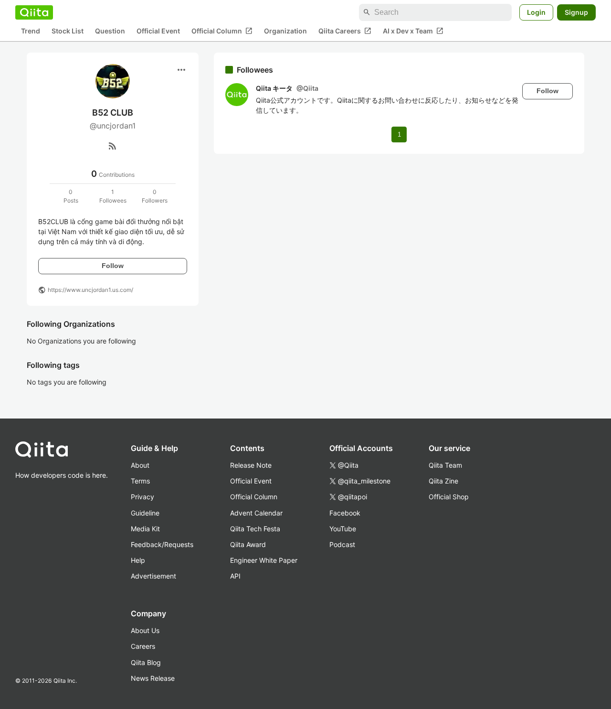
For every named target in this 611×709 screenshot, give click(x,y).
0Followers (155, 196)
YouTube (342, 529)
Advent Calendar (256, 513)
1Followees (112, 196)
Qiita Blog (146, 662)
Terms (140, 481)
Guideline (145, 513)
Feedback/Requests (162, 544)
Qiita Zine (443, 481)
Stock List (68, 31)
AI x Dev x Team (413, 31)
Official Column (222, 31)
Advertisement (153, 576)
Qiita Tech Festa (255, 529)
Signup (576, 12)
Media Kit (145, 529)
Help (138, 560)
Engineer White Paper (263, 560)
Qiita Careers (344, 31)
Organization (285, 31)
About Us (145, 630)
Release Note (251, 465)
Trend (30, 31)
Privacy (142, 497)
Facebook (344, 513)
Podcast (342, 544)
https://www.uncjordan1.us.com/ (90, 289)
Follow (113, 265)
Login (536, 12)
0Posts (70, 196)
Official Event (158, 31)
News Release (153, 678)
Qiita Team (445, 465)
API (235, 576)
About (140, 465)
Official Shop (449, 497)
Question (110, 31)
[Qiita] (34, 12)
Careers (143, 646)
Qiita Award (248, 544)
